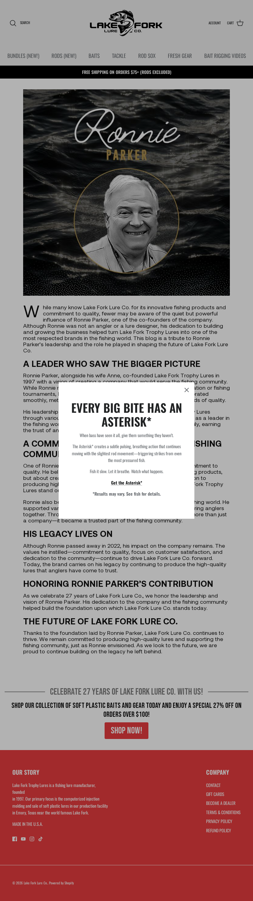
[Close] (186, 390)
